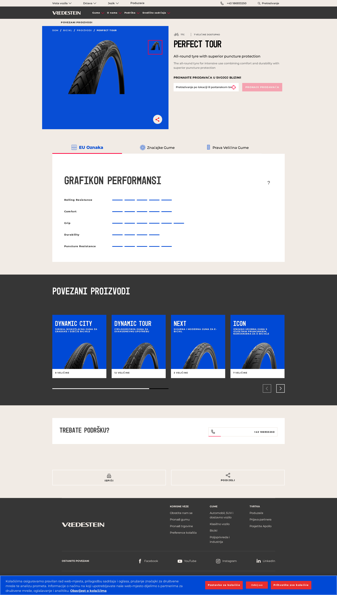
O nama (112, 12)
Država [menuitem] (88, 3)
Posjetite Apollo (261, 526)
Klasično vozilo (220, 524)
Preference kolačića (183, 532)
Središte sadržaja (154, 12)
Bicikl (67, 30)
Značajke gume (161, 148)
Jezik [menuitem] (111, 3)
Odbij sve (257, 585)
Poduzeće (137, 3)
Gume (96, 12)
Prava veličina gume (231, 148)
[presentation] (267, 388)
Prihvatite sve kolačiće (291, 585)
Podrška (130, 12)
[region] (168, 585)
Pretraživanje (270, 3)
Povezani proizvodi (76, 22)
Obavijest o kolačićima (88, 591)
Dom (55, 30)
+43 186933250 (236, 3)
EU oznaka (91, 147)
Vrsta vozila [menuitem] (60, 3)
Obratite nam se (181, 513)
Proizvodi (84, 30)
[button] (157, 119)
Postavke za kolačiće (224, 585)
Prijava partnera (260, 519)
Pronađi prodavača (262, 87)
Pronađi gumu (180, 519)
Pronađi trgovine (181, 526)
